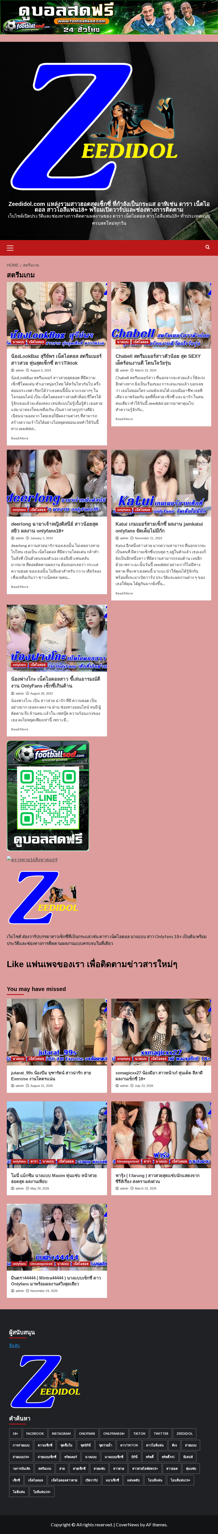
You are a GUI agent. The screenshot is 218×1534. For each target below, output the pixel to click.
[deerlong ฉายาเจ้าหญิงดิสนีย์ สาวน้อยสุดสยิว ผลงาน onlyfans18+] (57, 483)
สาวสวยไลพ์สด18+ (145, 1468)
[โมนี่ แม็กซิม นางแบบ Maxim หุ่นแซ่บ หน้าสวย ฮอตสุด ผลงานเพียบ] (57, 1134)
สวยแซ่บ (99, 1468)
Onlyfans (87, 1433)
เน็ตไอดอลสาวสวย (64, 1480)
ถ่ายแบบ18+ (21, 1457)
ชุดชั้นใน (66, 1445)
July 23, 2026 (144, 1085)
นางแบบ (18, 342)
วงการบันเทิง (21, 1468)
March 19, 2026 (145, 1188)
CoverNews (127, 1524)
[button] (12, 247)
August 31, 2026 (41, 1085)
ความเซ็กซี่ (45, 1445)
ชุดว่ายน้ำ (105, 1445)
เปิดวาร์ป (91, 1480)
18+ (15, 1433)
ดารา (34, 1161)
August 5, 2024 (40, 370)
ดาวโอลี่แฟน (155, 1445)
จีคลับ (14, 1345)
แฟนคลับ (133, 1480)
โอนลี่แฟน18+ (180, 1480)
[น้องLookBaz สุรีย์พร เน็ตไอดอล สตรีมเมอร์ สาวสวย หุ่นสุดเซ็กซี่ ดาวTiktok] (57, 315)
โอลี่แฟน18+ (42, 1492)
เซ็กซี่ (16, 1480)
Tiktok (139, 1433)
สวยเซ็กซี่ (79, 1468)
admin (20, 370)
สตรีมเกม (44, 1468)
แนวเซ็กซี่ (112, 1480)
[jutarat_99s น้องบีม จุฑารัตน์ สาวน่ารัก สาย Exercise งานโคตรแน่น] (57, 1032)
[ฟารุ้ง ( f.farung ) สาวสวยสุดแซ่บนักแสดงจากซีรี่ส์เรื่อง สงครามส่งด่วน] (161, 1134)
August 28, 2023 (41, 693)
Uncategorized (128, 1161)
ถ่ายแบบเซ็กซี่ (47, 1457)
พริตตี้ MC (168, 1457)
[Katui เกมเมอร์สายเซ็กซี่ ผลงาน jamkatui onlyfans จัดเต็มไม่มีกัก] (161, 483)
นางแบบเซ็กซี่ (114, 1457)
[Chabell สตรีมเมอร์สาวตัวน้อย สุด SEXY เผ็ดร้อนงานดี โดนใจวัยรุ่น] (161, 315)
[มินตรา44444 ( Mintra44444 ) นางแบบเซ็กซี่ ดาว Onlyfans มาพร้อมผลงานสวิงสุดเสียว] (57, 1237)
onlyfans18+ (114, 1433)
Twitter (161, 1433)
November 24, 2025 (44, 1291)
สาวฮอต (172, 1468)
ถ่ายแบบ (190, 1445)
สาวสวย (118, 1468)
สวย (62, 1468)
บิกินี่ (134, 1457)
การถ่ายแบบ (21, 1445)
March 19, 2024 (145, 370)
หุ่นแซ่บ (191, 1468)
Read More (19, 438)
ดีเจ (174, 1445)
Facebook (35, 1433)
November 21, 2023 (148, 538)
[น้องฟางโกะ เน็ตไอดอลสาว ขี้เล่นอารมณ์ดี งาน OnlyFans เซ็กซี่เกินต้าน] (57, 638)
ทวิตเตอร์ (70, 1457)
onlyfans (19, 509)
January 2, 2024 (41, 538)
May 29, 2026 (39, 1188)
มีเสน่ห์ (188, 1457)
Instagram (61, 1433)
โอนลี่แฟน (155, 1480)
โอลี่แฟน (19, 1492)
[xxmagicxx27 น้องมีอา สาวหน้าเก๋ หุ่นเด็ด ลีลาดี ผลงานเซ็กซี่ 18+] (161, 1032)
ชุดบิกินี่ (86, 1445)
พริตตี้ (150, 1457)
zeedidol (185, 1433)
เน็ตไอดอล (36, 342)
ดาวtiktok (129, 1445)
